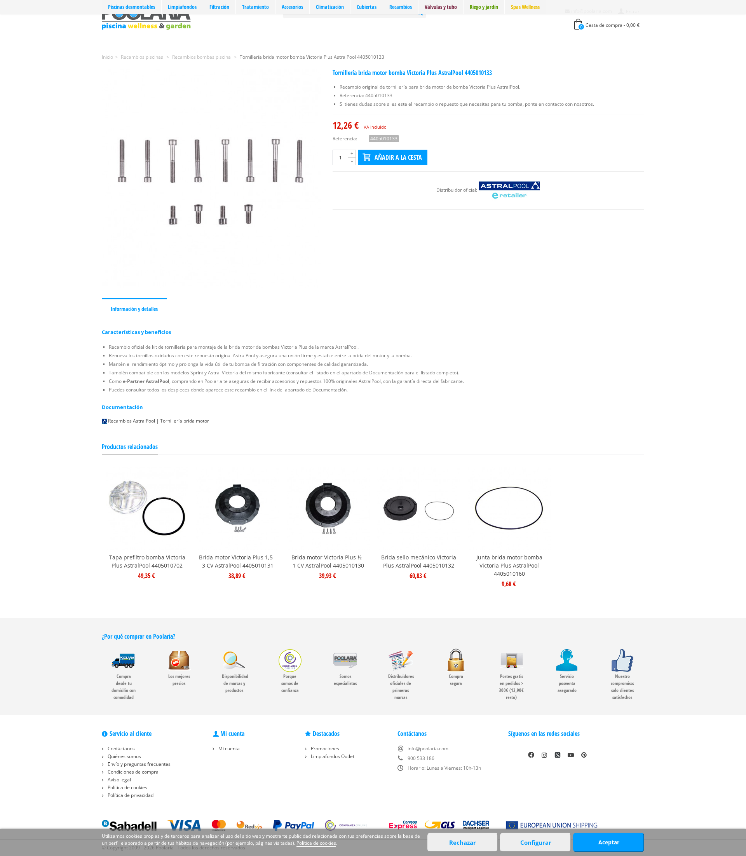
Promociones (324, 748)
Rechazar (462, 842)
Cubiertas (366, 6)
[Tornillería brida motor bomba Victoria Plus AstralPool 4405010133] (211, 178)
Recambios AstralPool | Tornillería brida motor (158, 421)
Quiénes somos (123, 756)
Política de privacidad (129, 795)
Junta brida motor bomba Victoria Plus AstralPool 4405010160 (509, 565)
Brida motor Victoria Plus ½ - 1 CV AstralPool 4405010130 (328, 561)
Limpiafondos (182, 6)
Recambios (400, 6)
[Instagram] (544, 755)
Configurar (535, 842)
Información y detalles (134, 309)
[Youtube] (570, 755)
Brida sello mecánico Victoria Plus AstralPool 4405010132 (418, 561)
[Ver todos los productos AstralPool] (509, 190)
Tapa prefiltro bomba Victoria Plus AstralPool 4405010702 (147, 561)
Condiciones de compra (132, 772)
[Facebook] (531, 755)
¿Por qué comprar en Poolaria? (138, 636)
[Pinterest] (584, 755)
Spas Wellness (525, 6)
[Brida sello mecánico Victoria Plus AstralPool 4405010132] (418, 508)
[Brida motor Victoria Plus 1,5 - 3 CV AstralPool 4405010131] (237, 508)
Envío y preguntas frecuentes (138, 764)
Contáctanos (120, 748)
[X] (557, 755)
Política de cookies (126, 787)
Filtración (219, 6)
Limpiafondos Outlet (332, 756)
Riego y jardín (484, 6)
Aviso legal (118, 779)
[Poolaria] (146, 17)
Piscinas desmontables (131, 6)
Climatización (330, 6)
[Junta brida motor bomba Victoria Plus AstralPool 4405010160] (509, 508)
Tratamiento (255, 6)
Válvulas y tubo (441, 6)
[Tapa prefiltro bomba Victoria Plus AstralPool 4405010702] (147, 508)
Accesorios (292, 6)
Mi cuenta (228, 748)
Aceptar (608, 842)
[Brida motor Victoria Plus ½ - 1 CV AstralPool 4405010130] (328, 508)
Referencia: (345, 138)
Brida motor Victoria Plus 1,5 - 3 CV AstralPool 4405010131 (237, 561)
